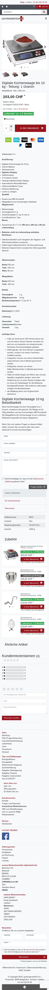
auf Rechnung (8, 855)
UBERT (7, 914)
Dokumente (9, 508)
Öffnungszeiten (10, 789)
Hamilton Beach (8, 887)
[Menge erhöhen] (11, 126)
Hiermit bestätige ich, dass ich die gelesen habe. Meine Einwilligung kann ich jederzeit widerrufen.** (24, 951)
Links (4, 746)
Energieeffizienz (8, 759)
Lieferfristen (7, 744)
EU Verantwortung (12, 501)
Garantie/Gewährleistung (12, 741)
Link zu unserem (11, 812)
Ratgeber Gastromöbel (11, 776)
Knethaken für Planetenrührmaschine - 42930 (31, 594)
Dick (3, 884)
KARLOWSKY (9, 897)
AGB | (21, 970)
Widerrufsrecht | (9, 967)
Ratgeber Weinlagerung (12, 770)
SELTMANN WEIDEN (12, 911)
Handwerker (7, 824)
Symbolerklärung (9, 768)
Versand (5, 752)
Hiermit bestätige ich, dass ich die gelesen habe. (24, 480)
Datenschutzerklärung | (36, 967)
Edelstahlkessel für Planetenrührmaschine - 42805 (31, 570)
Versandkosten (23, 109)
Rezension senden (11, 718)
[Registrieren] (7, 7)
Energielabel (7, 762)
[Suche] (44, 12)
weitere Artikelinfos (12, 493)
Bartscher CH (7, 868)
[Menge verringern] (11, 130)
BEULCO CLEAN (9, 876)
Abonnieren (23, 957)
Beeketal (5, 871)
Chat (22, 2)
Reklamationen (8, 814)
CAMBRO (6, 879)
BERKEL (5, 873)
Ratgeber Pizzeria (9, 773)
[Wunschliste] (34, 7)
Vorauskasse (7, 849)
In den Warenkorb (29, 128)
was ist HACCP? (8, 779)
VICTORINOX (9, 917)
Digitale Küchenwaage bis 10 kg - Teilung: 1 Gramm (32, 547)
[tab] (24, 493)
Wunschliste (10, 119)
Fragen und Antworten (11, 803)
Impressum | (21, 967)
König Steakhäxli (11, 900)
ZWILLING (8, 919)
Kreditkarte (6, 852)
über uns (7, 786)
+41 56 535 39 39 (39, 2)
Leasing (5, 861)
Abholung (6, 735)
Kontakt (5, 801)
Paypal (5, 858)
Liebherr (7, 903)
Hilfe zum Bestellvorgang (12, 809)
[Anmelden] (3, 7)
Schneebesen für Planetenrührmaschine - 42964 (31, 618)
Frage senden (36, 487)
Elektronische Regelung (12, 765)
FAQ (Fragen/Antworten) (12, 738)
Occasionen (7, 749)
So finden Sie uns (11, 791)
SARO (6, 908)
